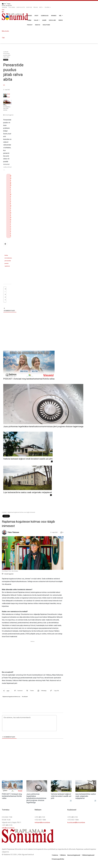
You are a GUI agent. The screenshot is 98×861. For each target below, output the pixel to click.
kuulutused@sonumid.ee (76, 822)
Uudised (5, 52)
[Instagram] (3, 12)
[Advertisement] (49, 337)
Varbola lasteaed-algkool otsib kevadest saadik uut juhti (28, 459)
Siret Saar (8, 95)
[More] (5, 244)
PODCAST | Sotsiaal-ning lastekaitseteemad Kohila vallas (29, 379)
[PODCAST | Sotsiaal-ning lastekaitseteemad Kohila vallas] (29, 363)
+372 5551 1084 (40, 820)
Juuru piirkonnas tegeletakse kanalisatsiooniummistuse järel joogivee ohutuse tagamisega (43, 426)
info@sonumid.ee (8, 828)
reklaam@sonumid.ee (42, 822)
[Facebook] (2, 12)
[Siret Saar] (5, 95)
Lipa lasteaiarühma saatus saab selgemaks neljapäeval (27, 492)
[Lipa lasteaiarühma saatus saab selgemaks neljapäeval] (27, 478)
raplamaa (7, 266)
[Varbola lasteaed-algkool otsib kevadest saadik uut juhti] (28, 444)
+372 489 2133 (7, 825)
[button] (26, 10)
